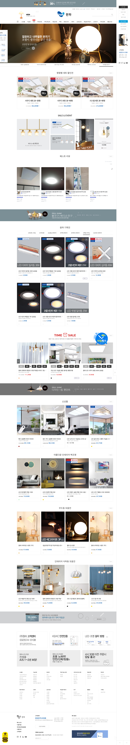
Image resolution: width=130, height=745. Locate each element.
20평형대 (35, 676)
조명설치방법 (123, 29)
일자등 (20, 697)
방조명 (48, 672)
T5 (87, 692)
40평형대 (35, 679)
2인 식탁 (75, 674)
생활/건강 (109, 22)
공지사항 (123, 7)
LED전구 (95, 22)
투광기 (61, 692)
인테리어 (102, 674)
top (119, 742)
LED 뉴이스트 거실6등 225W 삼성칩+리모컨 (80, 439)
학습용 (34, 693)
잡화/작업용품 (90, 697)
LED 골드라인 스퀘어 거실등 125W (101, 439)
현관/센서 (66, 22)
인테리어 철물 (90, 698)
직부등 (20, 695)
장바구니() (82, 9)
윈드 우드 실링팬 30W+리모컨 (52, 439)
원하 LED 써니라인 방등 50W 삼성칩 (29, 271)
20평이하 (35, 674)
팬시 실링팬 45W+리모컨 (26, 439)
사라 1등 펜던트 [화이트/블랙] (76, 598)
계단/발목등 (62, 693)
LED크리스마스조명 (78, 695)
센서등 (20, 693)
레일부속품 (89, 676)
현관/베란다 (22, 689)
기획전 (102, 689)
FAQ (123, 14)
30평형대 (35, 678)
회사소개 (19, 722)
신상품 (23, 22)
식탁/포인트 (47, 22)
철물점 (88, 689)
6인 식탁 (75, 678)
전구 (75, 689)
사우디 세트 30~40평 (65, 100)
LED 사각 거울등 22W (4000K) (100, 492)
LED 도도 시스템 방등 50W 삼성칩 (53, 316)
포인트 (75, 681)
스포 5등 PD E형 (96, 598)
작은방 (48, 678)
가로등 (48, 692)
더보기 (111, 156)
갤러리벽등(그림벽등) (105, 676)
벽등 (60, 22)
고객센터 (103, 9)
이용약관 (19, 724)
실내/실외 (79, 22)
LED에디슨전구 (77, 693)
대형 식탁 (75, 679)
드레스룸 (48, 679)
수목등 (48, 698)
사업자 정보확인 (42, 726)
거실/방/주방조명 (23, 674)
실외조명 (48, 689)
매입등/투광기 (87, 22)
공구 (88, 695)
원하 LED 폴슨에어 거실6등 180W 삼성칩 (103, 271)
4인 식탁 (75, 676)
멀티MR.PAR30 (63, 698)
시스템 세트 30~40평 (97, 100)
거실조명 (35, 672)
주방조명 (39, 22)
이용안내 (19, 729)
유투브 (26, 737)
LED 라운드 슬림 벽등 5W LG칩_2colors (79, 492)
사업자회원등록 (123, 26)
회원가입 (77, 9)
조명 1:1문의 (123, 12)
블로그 (23, 737)
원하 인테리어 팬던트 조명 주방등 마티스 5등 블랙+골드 (59, 598)
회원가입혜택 (123, 23)
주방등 (61, 674)
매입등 (61, 695)
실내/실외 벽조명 (22, 681)
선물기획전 (103, 692)
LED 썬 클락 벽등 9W (49, 492)
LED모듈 (89, 700)
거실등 (29, 22)
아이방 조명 (49, 676)
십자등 (20, 698)
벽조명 (102, 672)
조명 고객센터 (123, 21)
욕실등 (61, 676)
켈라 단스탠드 (71, 545)
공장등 (61, 697)
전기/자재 (89, 703)
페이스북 (20, 737)
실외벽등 (48, 702)
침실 (34, 695)
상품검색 (112, 14)
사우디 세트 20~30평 (32, 100)
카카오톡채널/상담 (109, 9)
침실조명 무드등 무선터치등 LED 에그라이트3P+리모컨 (59, 545)
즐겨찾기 (99, 9)
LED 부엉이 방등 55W (73, 316)
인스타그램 (18, 737)
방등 (34, 22)
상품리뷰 (123, 9)
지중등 (48, 693)
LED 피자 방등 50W (48, 271)
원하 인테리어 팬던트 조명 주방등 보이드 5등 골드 (33, 316)
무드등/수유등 (36, 692)
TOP (116, 737)
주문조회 (93, 9)
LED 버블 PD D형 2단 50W (27, 598)
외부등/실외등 (104, 678)
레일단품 (89, 678)
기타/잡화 (102, 22)
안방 (47, 674)
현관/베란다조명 (22, 679)
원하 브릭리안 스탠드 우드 (26, 545)
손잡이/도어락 (90, 693)
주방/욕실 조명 (63, 672)
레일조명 (54, 22)
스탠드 (72, 22)
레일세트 (89, 674)
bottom (126, 742)
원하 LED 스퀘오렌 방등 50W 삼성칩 (77, 271)
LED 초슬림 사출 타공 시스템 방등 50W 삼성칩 (104, 316)
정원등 (48, 697)
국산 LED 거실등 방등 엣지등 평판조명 (62, 370)
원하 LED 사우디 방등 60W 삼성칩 (93, 370)
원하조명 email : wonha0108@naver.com (44, 720)
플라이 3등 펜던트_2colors (104, 143)
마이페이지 (88, 9)
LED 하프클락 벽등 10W (26, 492)
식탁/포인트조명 (22, 676)
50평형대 (35, 681)
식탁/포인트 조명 (77, 672)
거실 (34, 697)
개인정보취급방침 (21, 727)
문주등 (48, 700)
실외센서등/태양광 (50, 703)
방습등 (48, 695)
